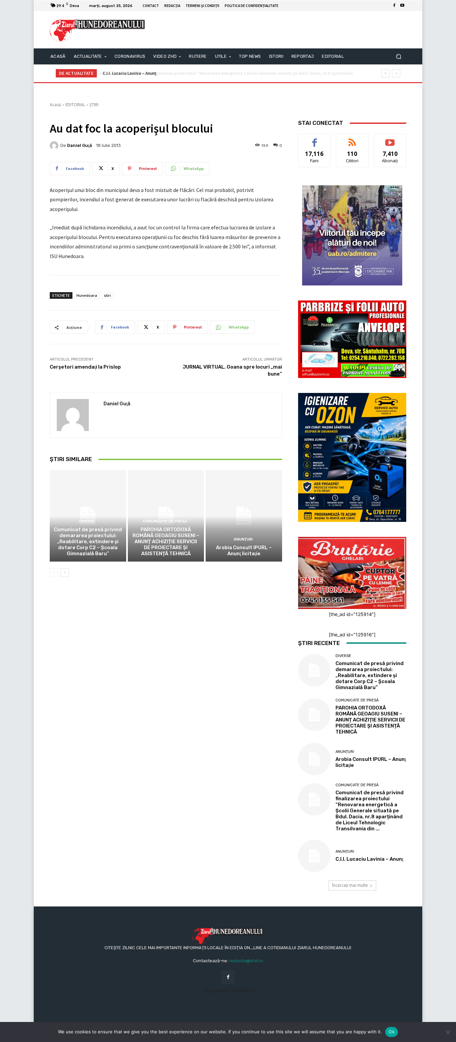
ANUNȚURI (243, 539)
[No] (447, 1032)
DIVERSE (87, 521)
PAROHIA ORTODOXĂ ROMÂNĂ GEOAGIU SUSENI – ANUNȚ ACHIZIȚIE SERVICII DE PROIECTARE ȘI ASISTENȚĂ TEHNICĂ (166, 542)
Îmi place (314, 139)
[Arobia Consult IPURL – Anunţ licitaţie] (244, 516)
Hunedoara (86, 295)
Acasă (55, 105)
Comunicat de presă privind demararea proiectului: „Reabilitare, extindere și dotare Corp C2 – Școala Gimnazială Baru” (88, 542)
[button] (398, 56)
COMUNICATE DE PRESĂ (165, 521)
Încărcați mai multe (350, 885)
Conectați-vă (352, 139)
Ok (392, 1031)
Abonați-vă (390, 139)
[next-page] (64, 572)
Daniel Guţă (79, 145)
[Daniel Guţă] (55, 145)
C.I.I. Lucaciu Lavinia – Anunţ (129, 73)
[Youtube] (402, 6)
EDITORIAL (75, 105)
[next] (396, 73)
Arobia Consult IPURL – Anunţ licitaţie (244, 551)
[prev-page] (54, 572)
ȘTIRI (93, 105)
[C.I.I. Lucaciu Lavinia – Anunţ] (314, 856)
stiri (107, 295)
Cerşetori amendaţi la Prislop (85, 367)
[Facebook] (394, 6)
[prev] (385, 73)
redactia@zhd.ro (246, 960)
